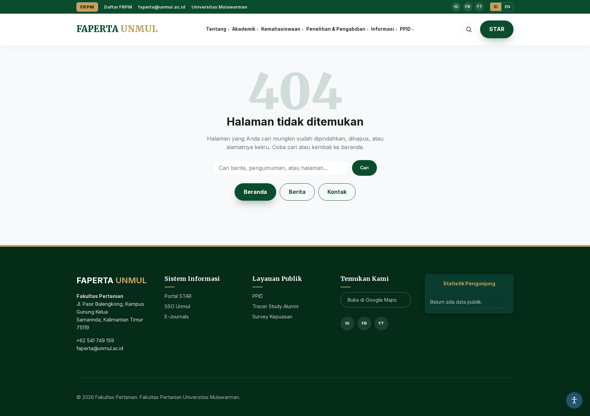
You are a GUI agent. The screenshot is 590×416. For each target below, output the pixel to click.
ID (496, 6)
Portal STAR (178, 296)
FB (467, 6)
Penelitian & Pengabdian (335, 29)
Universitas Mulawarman (219, 7)
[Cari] (469, 29)
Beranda (255, 191)
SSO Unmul (177, 306)
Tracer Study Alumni (275, 306)
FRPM (87, 7)
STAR (496, 29)
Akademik (243, 29)
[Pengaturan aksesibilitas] (574, 400)
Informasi (382, 29)
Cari (364, 167)
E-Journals (177, 316)
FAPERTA (117, 29)
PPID (405, 29)
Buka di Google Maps (372, 300)
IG (456, 6)
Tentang (216, 29)
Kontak (337, 191)
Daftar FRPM (118, 7)
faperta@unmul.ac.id (161, 7)
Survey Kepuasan (272, 316)
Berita (297, 191)
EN (507, 6)
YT (479, 6)
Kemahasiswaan (280, 29)
